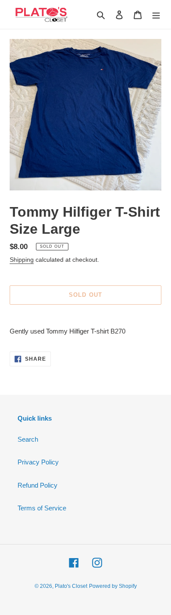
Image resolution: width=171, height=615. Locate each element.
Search (28, 439)
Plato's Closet (71, 586)
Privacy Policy (38, 462)
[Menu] (156, 14)
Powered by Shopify (113, 586)
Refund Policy (37, 485)
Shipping (22, 259)
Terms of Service (42, 508)
